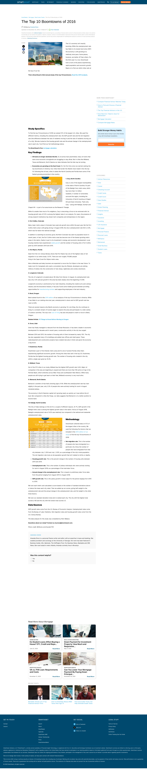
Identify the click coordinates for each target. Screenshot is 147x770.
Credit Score (102, 197)
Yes (33, 558)
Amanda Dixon (35, 535)
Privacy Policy (112, 726)
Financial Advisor (103, 211)
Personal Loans (103, 235)
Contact (5, 723)
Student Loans (102, 249)
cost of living (55, 312)
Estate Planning (103, 207)
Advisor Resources (104, 179)
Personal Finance (103, 232)
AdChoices (111, 729)
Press (39, 739)
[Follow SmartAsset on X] (75, 727)
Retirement (50, 2)
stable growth (55, 243)
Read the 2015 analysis (79, 75)
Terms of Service (113, 723)
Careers (5, 726)
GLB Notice (112, 731)
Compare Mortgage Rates (106, 122)
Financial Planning (62, 2)
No (33, 561)
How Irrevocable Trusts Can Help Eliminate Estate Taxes (83, 702)
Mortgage (35, 2)
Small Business (102, 246)
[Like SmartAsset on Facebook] (75, 724)
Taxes (42, 2)
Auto (99, 183)
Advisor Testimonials (43, 737)
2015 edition (49, 297)
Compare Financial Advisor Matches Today (112, 101)
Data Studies (102, 200)
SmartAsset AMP (42, 734)
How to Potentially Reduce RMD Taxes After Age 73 (61, 702)
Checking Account (104, 190)
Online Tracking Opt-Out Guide (117, 734)
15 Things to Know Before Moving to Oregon (54, 319)
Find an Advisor (125, 2)
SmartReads (101, 2)
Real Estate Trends (39, 17)
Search (40, 723)
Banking (73, 2)
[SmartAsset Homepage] (23, 2)
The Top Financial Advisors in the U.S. (110, 110)
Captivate (40, 731)
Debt (99, 204)
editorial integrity (38, 33)
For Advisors (91, 2)
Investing (81, 2)
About (40, 726)
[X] (23, 46)
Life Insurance (102, 225)
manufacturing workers (47, 289)
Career (100, 186)
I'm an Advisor (115, 2)
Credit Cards (102, 193)
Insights (100, 214)
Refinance (101, 239)
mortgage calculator (50, 148)
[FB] (23, 49)
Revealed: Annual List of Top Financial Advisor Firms (37, 702)
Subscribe (111, 144)
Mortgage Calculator (104, 119)
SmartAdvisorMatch (43, 742)
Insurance (101, 218)
